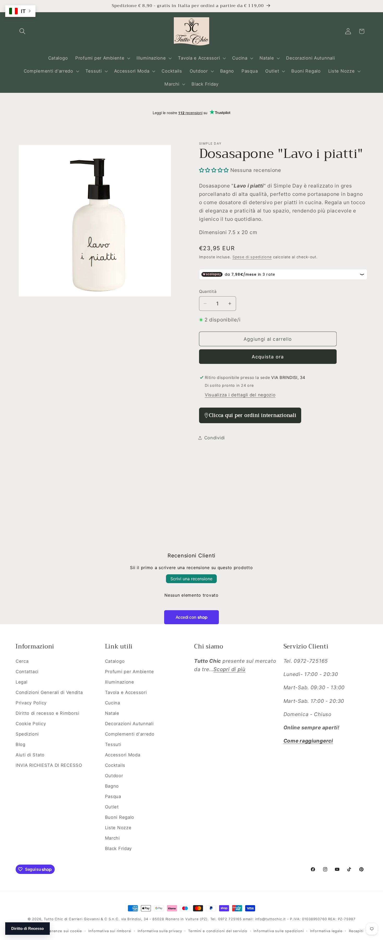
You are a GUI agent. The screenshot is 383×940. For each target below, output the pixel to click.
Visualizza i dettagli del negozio (240, 394)
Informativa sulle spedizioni (279, 931)
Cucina (112, 702)
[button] (22, 31)
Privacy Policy (31, 702)
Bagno (112, 786)
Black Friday (118, 848)
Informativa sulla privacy (160, 931)
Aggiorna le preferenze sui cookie (51, 931)
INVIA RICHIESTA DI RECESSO (49, 765)
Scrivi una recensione (191, 578)
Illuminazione (119, 682)
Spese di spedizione (252, 257)
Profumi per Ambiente (129, 671)
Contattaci (27, 671)
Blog (21, 744)
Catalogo (115, 661)
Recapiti (356, 931)
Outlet (112, 806)
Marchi (112, 838)
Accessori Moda (122, 754)
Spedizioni (27, 734)
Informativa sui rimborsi (109, 931)
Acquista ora (268, 356)
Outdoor (114, 775)
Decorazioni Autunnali (129, 723)
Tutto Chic (53, 919)
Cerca (22, 661)
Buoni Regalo (119, 817)
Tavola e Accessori (126, 692)
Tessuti (113, 744)
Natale (112, 713)
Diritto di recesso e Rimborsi (47, 713)
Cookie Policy (31, 723)
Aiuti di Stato (30, 754)
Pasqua (113, 796)
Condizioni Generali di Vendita (49, 692)
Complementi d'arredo (130, 734)
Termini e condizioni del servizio (217, 931)
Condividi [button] (214, 437)
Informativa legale (326, 931)
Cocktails (115, 765)
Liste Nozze (118, 827)
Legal (22, 682)
